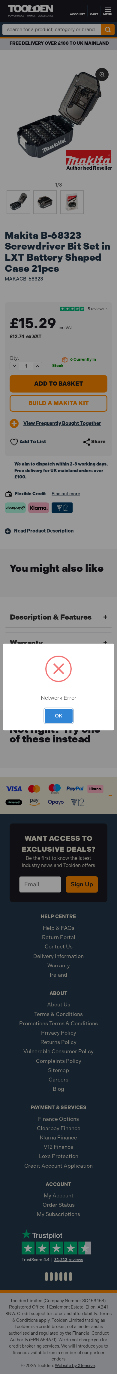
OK (58, 716)
